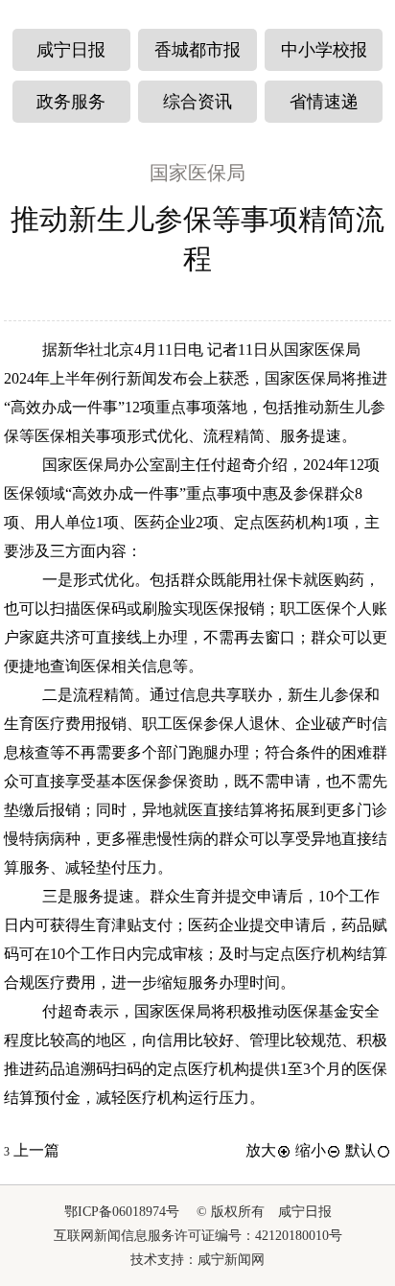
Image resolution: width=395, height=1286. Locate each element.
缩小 (310, 1150)
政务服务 (70, 101)
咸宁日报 (70, 49)
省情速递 (324, 101)
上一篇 (31, 1150)
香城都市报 (197, 49)
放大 (260, 1150)
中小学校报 (324, 49)
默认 (360, 1150)
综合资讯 (197, 101)
